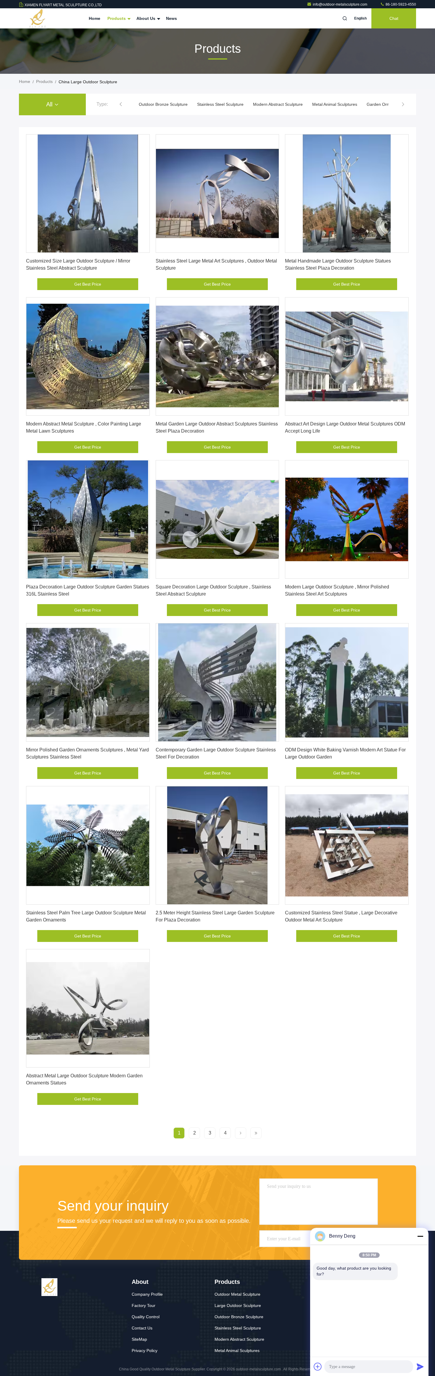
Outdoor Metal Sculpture (237, 1294)
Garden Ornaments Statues (334, 104)
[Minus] (420, 1236)
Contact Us (142, 1328)
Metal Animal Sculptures (276, 104)
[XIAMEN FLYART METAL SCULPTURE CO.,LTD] (37, 18)
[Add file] (318, 1366)
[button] (120, 104)
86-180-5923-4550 (400, 4)
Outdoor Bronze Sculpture (239, 1316)
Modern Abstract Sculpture (219, 104)
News (171, 18)
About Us (146, 18)
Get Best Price (87, 284)
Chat (393, 18)
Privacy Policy (144, 1350)
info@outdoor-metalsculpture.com (340, 4)
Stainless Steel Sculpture (162, 104)
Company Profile (147, 1294)
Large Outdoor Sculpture (238, 1305)
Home (94, 18)
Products (117, 18)
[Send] (420, 1366)
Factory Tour (143, 1305)
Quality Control (146, 1316)
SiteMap (139, 1339)
